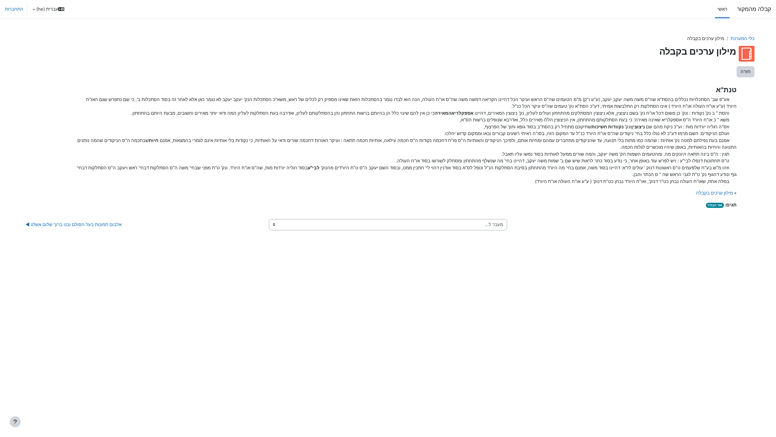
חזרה (746, 71)
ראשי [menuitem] (722, 9)
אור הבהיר (714, 205)
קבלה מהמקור (754, 8)
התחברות (14, 9)
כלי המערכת (742, 38)
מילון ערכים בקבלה (714, 193)
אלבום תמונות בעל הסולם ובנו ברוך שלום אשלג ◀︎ (73, 224)
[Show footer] (15, 421)
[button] (48, 9)
